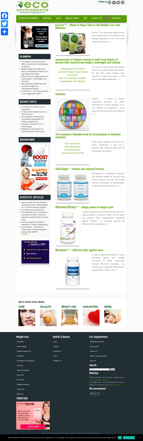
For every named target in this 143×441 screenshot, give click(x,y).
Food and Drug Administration (98, 380)
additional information (114, 385)
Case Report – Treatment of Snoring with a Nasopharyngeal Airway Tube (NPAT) (33, 229)
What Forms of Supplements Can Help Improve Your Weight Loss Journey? (34, 78)
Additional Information (97, 342)
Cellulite (56, 346)
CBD (85, 18)
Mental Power (72, 18)
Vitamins (60, 94)
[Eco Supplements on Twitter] (118, 2)
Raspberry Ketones (23, 384)
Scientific (24, 234)
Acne (55, 342)
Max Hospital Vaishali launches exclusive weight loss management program (33, 86)
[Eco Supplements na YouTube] (123, 2)
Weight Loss (57, 361)
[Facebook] (4, 16)
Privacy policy (94, 346)
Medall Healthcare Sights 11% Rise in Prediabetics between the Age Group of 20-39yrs (34, 71)
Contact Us (97, 18)
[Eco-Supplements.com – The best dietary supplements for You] (32, 11)
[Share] (4, 32)
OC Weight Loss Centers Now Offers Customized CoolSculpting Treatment (34, 64)
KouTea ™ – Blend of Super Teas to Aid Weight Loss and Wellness (87, 26)
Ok (120, 437)
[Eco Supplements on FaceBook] (109, 2)
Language (116, 18)
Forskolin (20, 365)
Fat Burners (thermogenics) (26, 361)
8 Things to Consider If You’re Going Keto (33, 108)
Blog (58, 18)
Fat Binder (20, 356)
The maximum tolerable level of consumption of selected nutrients (88, 136)
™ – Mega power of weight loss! (84, 207)
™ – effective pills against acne (79, 250)
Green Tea (20, 375)
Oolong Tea (20, 389)
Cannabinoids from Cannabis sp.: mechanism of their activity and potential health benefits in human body (34, 216)
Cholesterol (57, 351)
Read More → (96, 46)
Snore (55, 356)
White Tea (20, 394)
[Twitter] (4, 24)
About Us (93, 361)
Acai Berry (20, 342)
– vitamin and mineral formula (79, 169)
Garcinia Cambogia (23, 370)
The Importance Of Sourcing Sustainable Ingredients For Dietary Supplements (32, 119)
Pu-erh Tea (20, 380)
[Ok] (140, 438)
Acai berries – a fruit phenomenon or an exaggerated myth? (34, 92)
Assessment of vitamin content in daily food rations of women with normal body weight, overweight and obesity (87, 61)
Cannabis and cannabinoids (32, 210)
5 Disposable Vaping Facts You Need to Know (33, 113)
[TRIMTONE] (33, 429)
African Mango (21, 346)
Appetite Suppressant (24, 351)
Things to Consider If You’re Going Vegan (32, 125)
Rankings (47, 18)
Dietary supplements (28, 18)
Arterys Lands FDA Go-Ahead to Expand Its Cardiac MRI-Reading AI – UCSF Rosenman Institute (34, 205)
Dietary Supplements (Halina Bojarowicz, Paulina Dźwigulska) (34, 223)
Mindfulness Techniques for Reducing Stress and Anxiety (32, 130)
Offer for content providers (98, 356)
